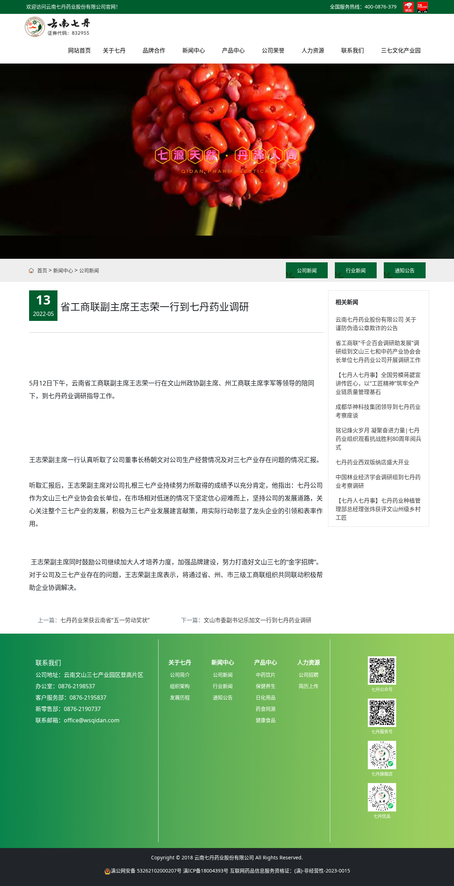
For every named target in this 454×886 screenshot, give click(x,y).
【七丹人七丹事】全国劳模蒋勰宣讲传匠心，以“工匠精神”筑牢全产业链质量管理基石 (378, 383)
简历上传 (309, 686)
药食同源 (266, 708)
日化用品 (266, 697)
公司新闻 (89, 270)
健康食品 (266, 720)
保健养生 (266, 686)
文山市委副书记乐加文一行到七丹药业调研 (257, 620)
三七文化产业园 (401, 50)
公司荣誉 (273, 50)
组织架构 (180, 686)
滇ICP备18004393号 (205, 870)
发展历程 (180, 697)
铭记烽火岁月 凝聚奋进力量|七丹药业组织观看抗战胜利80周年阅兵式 (378, 438)
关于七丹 (114, 50)
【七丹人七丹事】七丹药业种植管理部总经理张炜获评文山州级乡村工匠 (378, 509)
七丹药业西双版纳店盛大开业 (372, 462)
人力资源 (312, 50)
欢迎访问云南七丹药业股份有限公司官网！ (73, 6)
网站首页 (79, 50)
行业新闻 (356, 270)
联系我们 (352, 50)
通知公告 (405, 270)
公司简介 (180, 674)
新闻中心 (193, 50)
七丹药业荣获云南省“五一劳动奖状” (105, 620)
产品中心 (233, 50)
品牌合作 (154, 50)
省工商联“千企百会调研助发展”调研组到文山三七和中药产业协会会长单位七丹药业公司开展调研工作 (378, 351)
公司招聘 (309, 674)
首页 (42, 270)
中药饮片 (266, 674)
